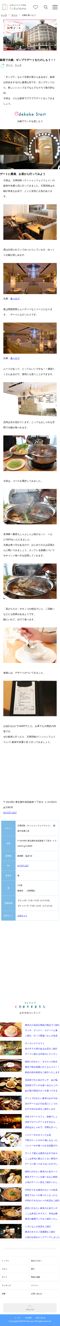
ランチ (18, 65)
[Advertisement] (30, 961)
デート (14, 15)
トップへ (5, 1261)
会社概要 (28, 1318)
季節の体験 (35, 1277)
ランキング (6, 1285)
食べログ (15, 298)
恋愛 (4, 1294)
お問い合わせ (36, 1294)
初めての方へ (36, 1261)
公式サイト (22, 916)
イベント (34, 1285)
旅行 (33, 1269)
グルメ (4, 1269)
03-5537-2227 (10, 812)
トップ (4, 15)
